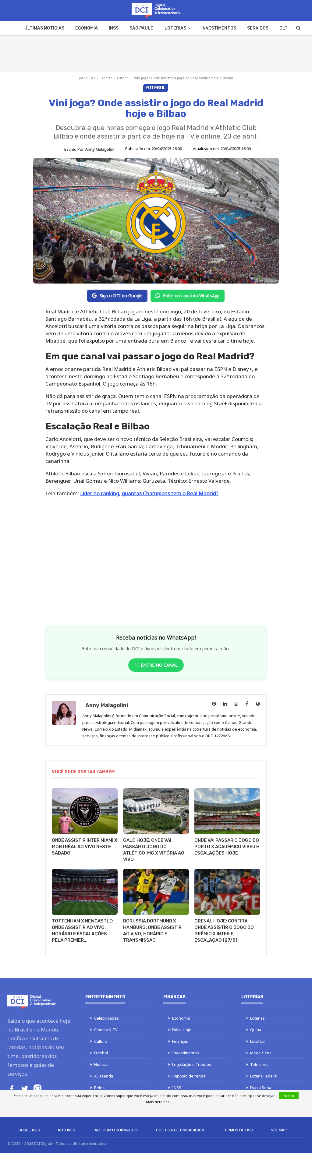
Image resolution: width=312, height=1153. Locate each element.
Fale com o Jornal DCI (115, 1130)
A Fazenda (103, 1076)
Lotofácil (257, 1041)
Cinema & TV (106, 1029)
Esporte (106, 78)
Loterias (175, 28)
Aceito (289, 1095)
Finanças (180, 1041)
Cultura (100, 1041)
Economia (86, 28)
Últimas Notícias (44, 28)
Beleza (100, 1087)
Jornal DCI (87, 78)
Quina (255, 1029)
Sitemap (279, 1130)
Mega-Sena (260, 1053)
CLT (283, 28)
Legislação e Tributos (191, 1064)
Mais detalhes (157, 1101)
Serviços (257, 28)
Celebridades (106, 1018)
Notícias (101, 1064)
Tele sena (259, 1064)
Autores (66, 1130)
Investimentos (218, 28)
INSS (114, 28)
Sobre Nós (29, 1130)
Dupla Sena (260, 1087)
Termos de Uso (238, 1130)
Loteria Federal (263, 1076)
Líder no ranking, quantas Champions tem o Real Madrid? (149, 493)
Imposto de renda (188, 1076)
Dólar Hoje (181, 1029)
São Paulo (141, 28)
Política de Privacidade (181, 1130)
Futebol (123, 78)
